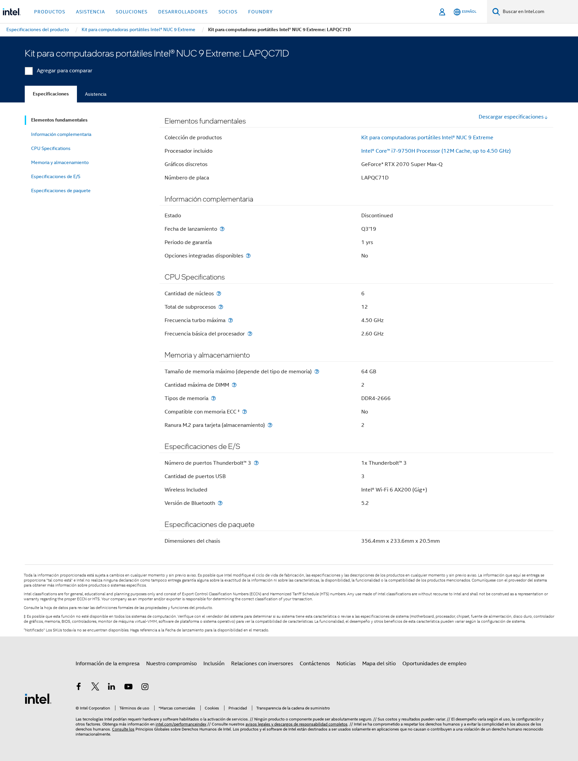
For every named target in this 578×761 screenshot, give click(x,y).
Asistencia (95, 94)
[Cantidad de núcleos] (218, 293)
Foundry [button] (260, 12)
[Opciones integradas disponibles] (248, 255)
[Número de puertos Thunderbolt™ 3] (256, 463)
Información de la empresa (107, 663)
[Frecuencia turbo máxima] (230, 320)
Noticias (346, 663)
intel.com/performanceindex (181, 724)
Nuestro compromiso (171, 663)
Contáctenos (315, 663)
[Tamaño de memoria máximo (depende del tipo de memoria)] (316, 371)
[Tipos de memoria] (213, 398)
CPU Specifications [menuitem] (51, 148)
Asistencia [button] (90, 12)
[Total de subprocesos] (220, 307)
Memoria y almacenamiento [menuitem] (60, 162)
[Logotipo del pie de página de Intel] (38, 698)
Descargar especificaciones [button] (511, 116)
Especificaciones (51, 94)
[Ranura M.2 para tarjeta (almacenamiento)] (270, 425)
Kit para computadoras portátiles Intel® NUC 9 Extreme (427, 137)
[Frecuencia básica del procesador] (250, 333)
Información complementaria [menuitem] (61, 134)
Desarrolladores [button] (183, 12)
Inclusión (213, 663)
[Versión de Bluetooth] (220, 503)
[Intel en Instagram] (145, 688)
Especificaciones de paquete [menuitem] (61, 190)
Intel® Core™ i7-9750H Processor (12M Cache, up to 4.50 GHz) (436, 151)
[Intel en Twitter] (95, 688)
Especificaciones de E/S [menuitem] (55, 176)
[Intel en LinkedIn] (111, 688)
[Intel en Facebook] (78, 688)
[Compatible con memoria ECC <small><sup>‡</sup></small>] (244, 411)
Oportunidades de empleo (434, 663)
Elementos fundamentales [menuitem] (59, 120)
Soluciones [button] (132, 12)
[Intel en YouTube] (128, 688)
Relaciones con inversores (262, 663)
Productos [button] (49, 12)
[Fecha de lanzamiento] (222, 229)
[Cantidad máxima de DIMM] (234, 385)
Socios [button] (227, 12)
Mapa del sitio (379, 663)
